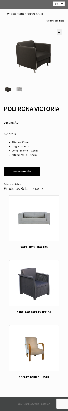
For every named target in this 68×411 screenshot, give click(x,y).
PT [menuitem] (56, 4)
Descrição (11, 122)
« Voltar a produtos (55, 20)
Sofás (21, 13)
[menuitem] (59, 3)
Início (13, 13)
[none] (59, 3)
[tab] (11, 122)
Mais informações (22, 171)
